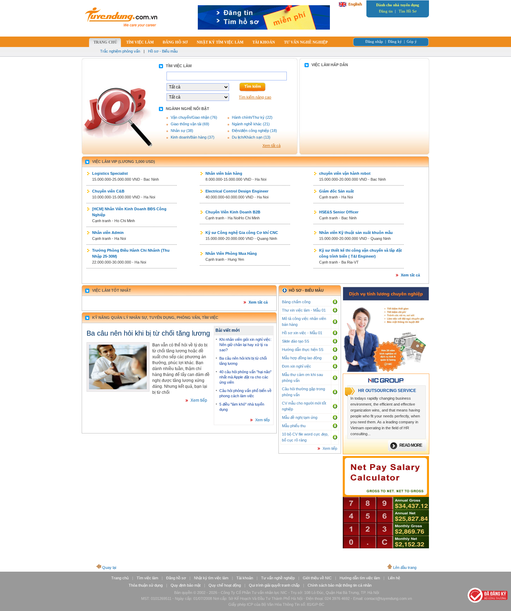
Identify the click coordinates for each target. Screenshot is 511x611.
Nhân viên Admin (108, 232)
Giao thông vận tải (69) (190, 124)
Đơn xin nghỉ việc (296, 366)
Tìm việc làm (147, 578)
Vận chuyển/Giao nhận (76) (194, 117)
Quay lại (109, 567)
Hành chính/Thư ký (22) (252, 117)
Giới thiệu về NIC (317, 578)
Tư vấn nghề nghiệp (278, 578)
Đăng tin (386, 11)
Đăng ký (395, 41)
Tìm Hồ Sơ (407, 11)
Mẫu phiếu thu (294, 426)
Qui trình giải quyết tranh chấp (274, 585)
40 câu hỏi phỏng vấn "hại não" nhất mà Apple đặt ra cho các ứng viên (245, 377)
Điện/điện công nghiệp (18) (254, 130)
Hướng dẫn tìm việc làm (360, 578)
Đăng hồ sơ (176, 578)
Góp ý (412, 41)
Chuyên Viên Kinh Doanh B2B (232, 212)
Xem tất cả (271, 145)
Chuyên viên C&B (108, 191)
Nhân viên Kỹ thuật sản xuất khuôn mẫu (356, 232)
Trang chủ (120, 578)
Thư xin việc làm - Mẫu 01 (304, 310)
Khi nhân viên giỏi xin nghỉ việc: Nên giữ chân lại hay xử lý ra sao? (245, 344)
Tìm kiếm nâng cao (255, 97)
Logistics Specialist (110, 173)
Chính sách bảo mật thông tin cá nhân (340, 585)
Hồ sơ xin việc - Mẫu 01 (302, 333)
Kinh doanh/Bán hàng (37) (192, 137)
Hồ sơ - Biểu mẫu (163, 51)
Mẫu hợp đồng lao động (302, 358)
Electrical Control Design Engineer (236, 191)
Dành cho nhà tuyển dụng (397, 5)
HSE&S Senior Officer (338, 212)
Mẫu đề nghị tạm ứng (299, 417)
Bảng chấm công (296, 302)
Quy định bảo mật (186, 585)
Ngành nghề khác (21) (251, 124)
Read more (410, 445)
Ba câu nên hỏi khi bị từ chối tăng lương (148, 333)
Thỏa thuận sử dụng (146, 585)
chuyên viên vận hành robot (345, 173)
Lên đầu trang (404, 567)
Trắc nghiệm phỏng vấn (120, 51)
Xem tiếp (198, 400)
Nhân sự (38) (182, 130)
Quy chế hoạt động (225, 585)
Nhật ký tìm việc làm (211, 578)
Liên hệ (394, 578)
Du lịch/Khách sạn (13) (251, 137)
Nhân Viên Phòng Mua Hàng (231, 253)
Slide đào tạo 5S (295, 341)
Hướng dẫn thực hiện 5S (302, 349)
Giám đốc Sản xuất (336, 191)
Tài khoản (244, 578)
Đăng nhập (374, 41)
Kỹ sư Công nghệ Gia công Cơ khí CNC (241, 232)
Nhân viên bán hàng (223, 173)
